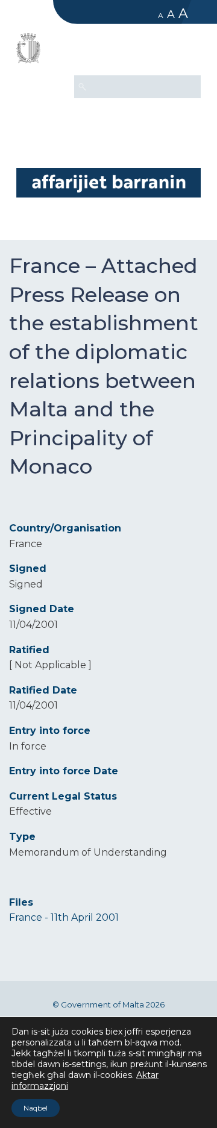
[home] (108, 182)
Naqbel (36, 1107)
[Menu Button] (186, 51)
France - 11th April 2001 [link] (64, 917)
